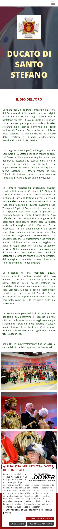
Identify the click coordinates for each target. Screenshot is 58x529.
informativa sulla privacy (21, 510)
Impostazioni (17, 524)
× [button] (53, 467)
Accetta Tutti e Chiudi (39, 518)
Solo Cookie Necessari (40, 524)
